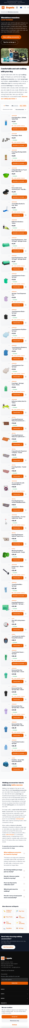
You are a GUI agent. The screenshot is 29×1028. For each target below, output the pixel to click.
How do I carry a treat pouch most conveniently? (13, 896)
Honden (6, 12)
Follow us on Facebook (7, 970)
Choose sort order (7, 109)
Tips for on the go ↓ (9, 42)
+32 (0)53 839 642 (6, 967)
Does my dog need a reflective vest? (10, 883)
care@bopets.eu (16, 967)
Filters (7, 105)
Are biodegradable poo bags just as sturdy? (13, 870)
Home (2, 12)
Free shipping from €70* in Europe (14, 1)
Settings (14, 1024)
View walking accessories (11, 37)
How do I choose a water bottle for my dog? (11, 877)
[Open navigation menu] (17, 7)
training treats (20, 818)
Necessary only (14, 1020)
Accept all (14, 1016)
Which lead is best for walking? (11, 890)
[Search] (25, 7)
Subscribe (14, 983)
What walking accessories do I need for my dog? (12, 853)
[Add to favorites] (9, 116)
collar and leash (20, 88)
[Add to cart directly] (25, 215)
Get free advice (8, 947)
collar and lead (10, 834)
